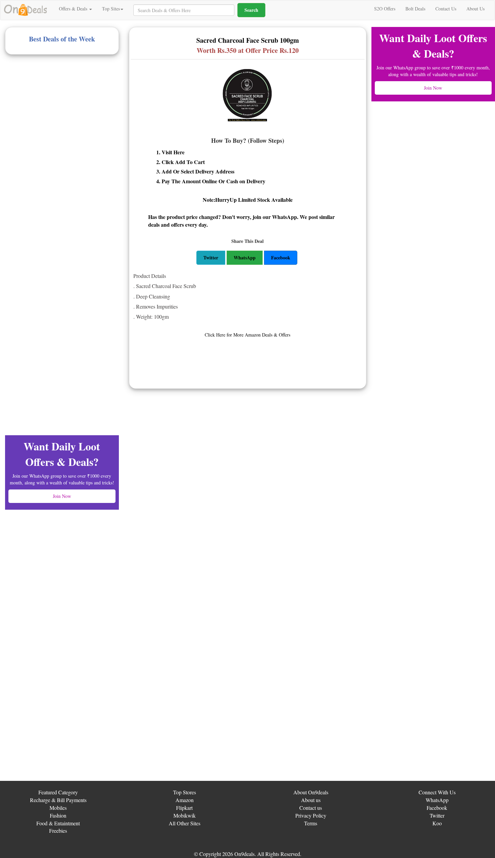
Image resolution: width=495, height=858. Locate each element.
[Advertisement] (55, 111)
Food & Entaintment (58, 823)
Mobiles (58, 807)
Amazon (184, 799)
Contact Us (445, 8)
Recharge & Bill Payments (58, 799)
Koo (437, 823)
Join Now (62, 496)
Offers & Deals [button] (74, 8)
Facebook (437, 807)
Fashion (58, 815)
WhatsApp (437, 799)
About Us (475, 8)
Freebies (58, 830)
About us (311, 799)
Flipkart (184, 807)
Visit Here (173, 152)
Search (251, 9)
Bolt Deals (415, 8)
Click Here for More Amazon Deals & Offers (247, 334)
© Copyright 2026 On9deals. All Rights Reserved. (247, 853)
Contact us (310, 807)
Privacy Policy (310, 815)
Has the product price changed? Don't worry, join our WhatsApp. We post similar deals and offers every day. (241, 220)
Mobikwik (184, 815)
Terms (310, 823)
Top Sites (111, 8)
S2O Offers (384, 8)
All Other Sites (184, 823)
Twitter (437, 815)
